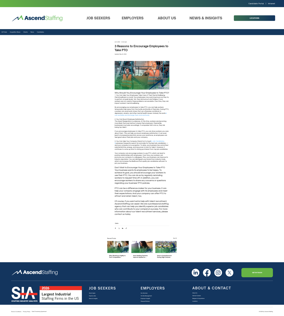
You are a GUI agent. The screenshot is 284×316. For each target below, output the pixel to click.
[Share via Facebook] (115, 228)
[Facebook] (207, 273)
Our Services (144, 293)
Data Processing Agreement (39, 311)
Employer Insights (145, 298)
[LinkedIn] (195, 273)
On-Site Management (146, 296)
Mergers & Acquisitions (198, 298)
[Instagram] (218, 273)
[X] (229, 273)
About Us (194, 293)
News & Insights (93, 298)
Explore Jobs (92, 296)
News (32, 32)
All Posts (4, 32)
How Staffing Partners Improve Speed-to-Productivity (140, 256)
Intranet (271, 4)
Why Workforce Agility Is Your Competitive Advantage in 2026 (117, 256)
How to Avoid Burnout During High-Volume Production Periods (164, 256)
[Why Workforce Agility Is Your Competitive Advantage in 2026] (118, 247)
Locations (194, 301)
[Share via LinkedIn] (122, 228)
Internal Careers (196, 295)
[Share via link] (126, 228)
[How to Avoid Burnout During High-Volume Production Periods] (166, 247)
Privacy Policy (26, 311)
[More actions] (168, 42)
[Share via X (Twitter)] (119, 228)
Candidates (40, 32)
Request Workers (145, 301)
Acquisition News (15, 32)
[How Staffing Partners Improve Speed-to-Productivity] (142, 247)
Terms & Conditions (16, 311)
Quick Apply (92, 293)
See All (175, 238)
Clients (25, 32)
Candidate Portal (256, 4)
